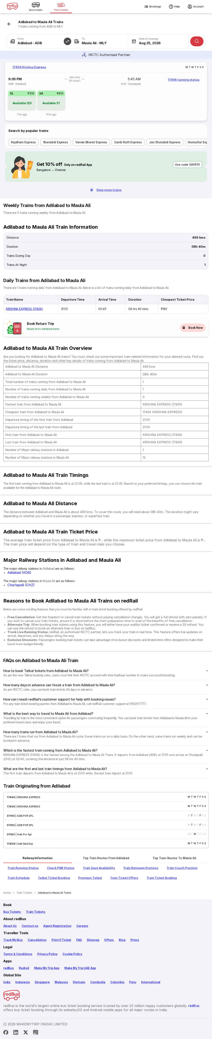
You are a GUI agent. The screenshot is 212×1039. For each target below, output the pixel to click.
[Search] (197, 41)
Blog (122, 940)
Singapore (42, 982)
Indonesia (22, 982)
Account (198, 6)
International (150, 982)
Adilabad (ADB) (19, 572)
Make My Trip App (46, 968)
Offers (109, 940)
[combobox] (37, 41)
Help (177, 6)
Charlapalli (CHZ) (21, 585)
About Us (10, 926)
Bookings (155, 6)
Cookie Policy (72, 954)
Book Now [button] (195, 327)
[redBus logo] (12, 7)
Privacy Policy (47, 954)
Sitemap (93, 940)
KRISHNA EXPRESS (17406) (24, 309)
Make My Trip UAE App (80, 968)
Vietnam (79, 982)
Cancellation (37, 940)
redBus (8, 968)
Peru (132, 982)
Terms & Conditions (17, 954)
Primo (134, 940)
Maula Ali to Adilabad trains (43, 328)
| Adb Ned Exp (24, 843)
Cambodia (97, 982)
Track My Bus (13, 940)
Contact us (30, 926)
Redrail (24, 968)
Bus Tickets (12, 911)
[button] (67, 41)
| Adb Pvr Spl (23, 834)
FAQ (79, 940)
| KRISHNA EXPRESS (27, 797)
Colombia (117, 982)
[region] (106, 91)
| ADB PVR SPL (24, 815)
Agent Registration (57, 926)
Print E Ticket (61, 940)
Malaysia (61, 982)
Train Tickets (35, 911)
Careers (82, 926)
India (6, 982)
